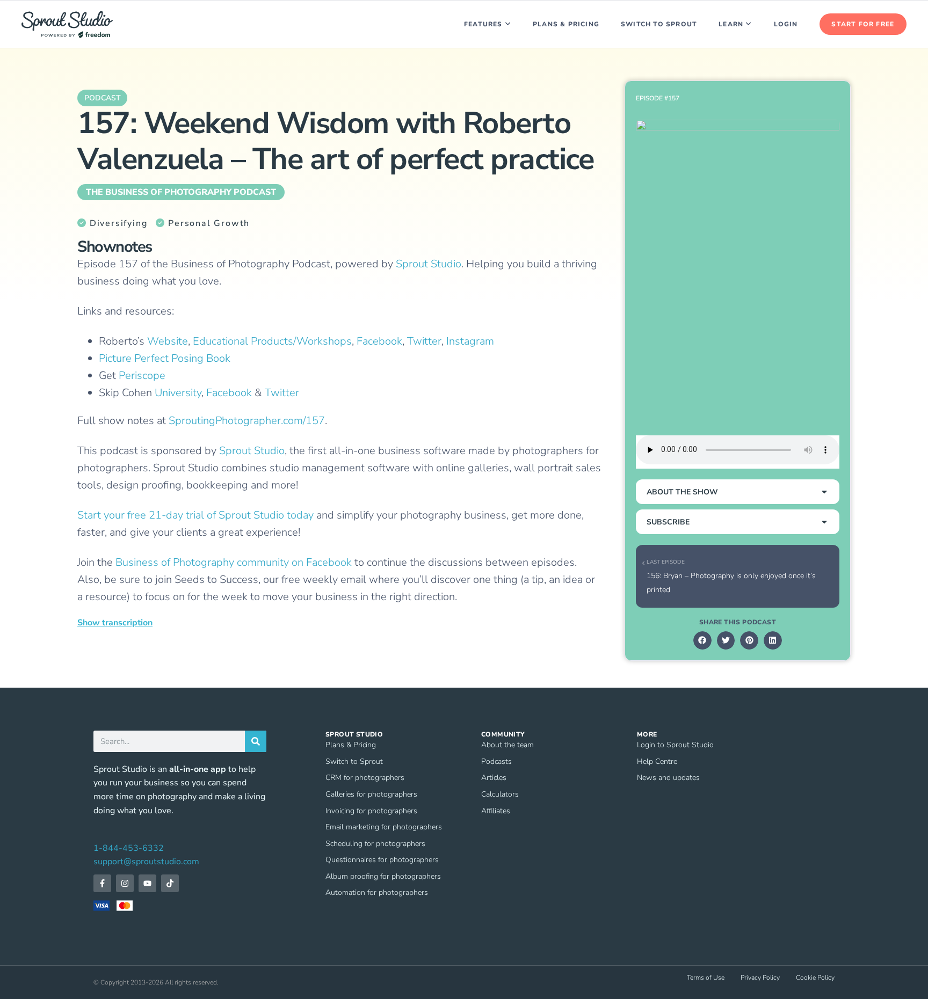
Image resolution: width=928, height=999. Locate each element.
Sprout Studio (428, 264)
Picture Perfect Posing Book (164, 358)
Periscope (142, 375)
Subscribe (668, 522)
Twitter (424, 341)
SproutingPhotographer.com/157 (247, 420)
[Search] (255, 741)
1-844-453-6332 (128, 848)
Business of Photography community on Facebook (233, 562)
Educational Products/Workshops (272, 341)
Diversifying (118, 223)
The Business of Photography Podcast (181, 192)
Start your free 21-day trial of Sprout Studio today (195, 515)
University (178, 392)
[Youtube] (147, 883)
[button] (737, 491)
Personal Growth (209, 223)
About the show (682, 492)
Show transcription (115, 623)
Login (786, 24)
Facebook (379, 341)
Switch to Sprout (659, 24)
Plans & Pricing (566, 24)
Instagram (470, 341)
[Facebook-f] (102, 883)
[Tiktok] (170, 883)
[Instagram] (125, 883)
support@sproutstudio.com (146, 861)
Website (167, 341)
